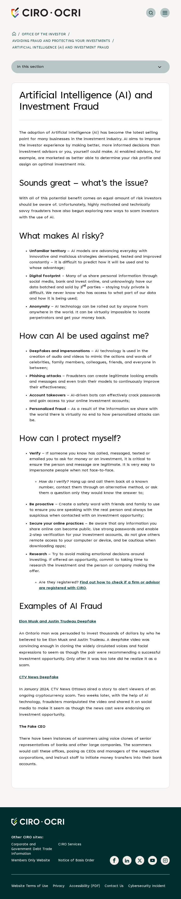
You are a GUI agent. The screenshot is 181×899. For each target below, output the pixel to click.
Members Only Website (30, 860)
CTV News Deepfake (38, 677)
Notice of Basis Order (76, 860)
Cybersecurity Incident (146, 886)
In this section (30, 67)
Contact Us (114, 886)
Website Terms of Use (29, 886)
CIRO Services (69, 844)
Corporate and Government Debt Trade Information (31, 849)
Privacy (59, 886)
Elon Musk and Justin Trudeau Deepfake (57, 621)
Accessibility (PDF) (84, 886)
